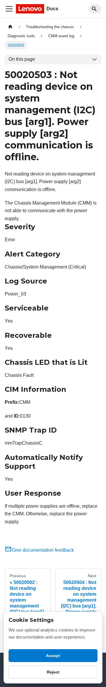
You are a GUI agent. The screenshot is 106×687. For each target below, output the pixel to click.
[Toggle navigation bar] (9, 8)
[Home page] (10, 26)
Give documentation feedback (43, 550)
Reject (53, 672)
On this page (22, 59)
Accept (53, 655)
